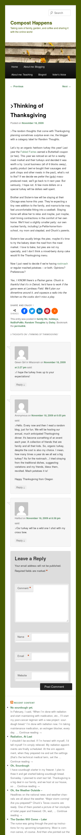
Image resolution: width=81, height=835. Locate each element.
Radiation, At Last (21, 736)
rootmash (62, 263)
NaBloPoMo (17, 322)
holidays (53, 319)
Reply (20, 384)
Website (22, 675)
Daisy (52, 322)
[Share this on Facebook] (24, 311)
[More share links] (55, 311)
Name (23, 637)
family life (42, 319)
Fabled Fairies (28, 152)
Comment (24, 588)
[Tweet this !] (32, 311)
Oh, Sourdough (19, 765)
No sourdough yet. (21, 707)
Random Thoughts (35, 322)
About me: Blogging (34, 66)
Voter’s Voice (59, 74)
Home (14, 66)
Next (66, 86)
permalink (20, 326)
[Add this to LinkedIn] (39, 311)
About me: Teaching (22, 74)
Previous (16, 86)
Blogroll (42, 74)
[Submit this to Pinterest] (47, 311)
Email (23, 656)
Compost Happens (31, 22)
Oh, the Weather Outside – (26, 790)
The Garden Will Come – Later (28, 819)
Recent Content (24, 702)
